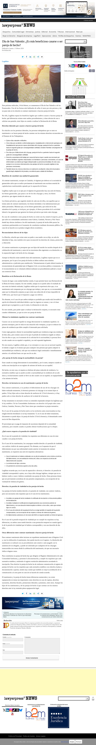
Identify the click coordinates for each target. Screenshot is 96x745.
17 (73, 90)
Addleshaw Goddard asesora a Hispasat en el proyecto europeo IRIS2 (85, 267)
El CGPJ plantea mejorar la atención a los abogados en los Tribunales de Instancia (85, 231)
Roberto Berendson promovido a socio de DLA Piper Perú (86, 121)
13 (80, 89)
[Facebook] (26, 56)
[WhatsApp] (34, 56)
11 (76, 89)
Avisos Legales (40, 736)
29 (80, 92)
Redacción (8, 620)
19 (76, 90)
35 (76, 93)
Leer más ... (85, 114)
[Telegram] (38, 56)
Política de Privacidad (15, 736)
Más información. (65, 741)
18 (74, 90)
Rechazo (78, 741)
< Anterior (6, 612)
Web (4, 650)
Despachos (6, 32)
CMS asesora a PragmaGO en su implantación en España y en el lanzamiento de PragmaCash (86, 213)
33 (73, 93)
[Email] (42, 56)
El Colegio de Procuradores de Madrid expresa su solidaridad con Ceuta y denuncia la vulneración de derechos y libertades (85, 158)
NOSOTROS (87, 36)
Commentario (28, 637)
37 (80, 93)
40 (85, 93)
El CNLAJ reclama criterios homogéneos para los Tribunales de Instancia (86, 249)
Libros (54, 36)
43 (76, 95)
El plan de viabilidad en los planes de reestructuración (86, 332)
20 (78, 90)
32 (85, 92)
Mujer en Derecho (9, 36)
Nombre (7, 637)
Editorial (45, 32)
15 (83, 89)
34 (74, 93)
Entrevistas (30, 32)
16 (85, 89)
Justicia (37, 32)
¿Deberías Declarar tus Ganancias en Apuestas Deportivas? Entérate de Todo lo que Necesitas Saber (17, 615)
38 (81, 93)
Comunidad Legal (18, 32)
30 (81, 92)
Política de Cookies (29, 736)
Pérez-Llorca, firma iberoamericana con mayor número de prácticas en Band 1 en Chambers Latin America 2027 (85, 105)
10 (74, 89)
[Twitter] (22, 56)
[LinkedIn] (30, 56)
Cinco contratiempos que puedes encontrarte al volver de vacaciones (85, 315)
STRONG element (88, 20)
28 (78, 92)
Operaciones (46, 36)
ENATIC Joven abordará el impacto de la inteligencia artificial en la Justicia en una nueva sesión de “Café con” (85, 178)
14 (81, 89)
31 (83, 92)
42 (74, 95)
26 (74, 92)
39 (83, 93)
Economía (52, 32)
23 (83, 90)
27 (76, 92)
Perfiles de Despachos (66, 36)
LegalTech (37, 36)
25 (73, 92)
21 (80, 90)
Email (6, 643)
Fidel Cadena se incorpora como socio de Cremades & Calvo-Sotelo (85, 195)
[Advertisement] (48, 682)
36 (78, 93)
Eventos (78, 36)
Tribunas (61, 32)
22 (81, 90)
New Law (79, 32)
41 (73, 95)
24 (85, 90)
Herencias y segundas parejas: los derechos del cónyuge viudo (85, 350)
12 (78, 89)
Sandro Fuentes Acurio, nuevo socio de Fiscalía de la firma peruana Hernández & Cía (85, 139)
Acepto (72, 741)
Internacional (70, 32)
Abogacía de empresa (24, 36)
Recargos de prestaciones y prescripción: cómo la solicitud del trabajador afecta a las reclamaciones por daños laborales (48, 615)
